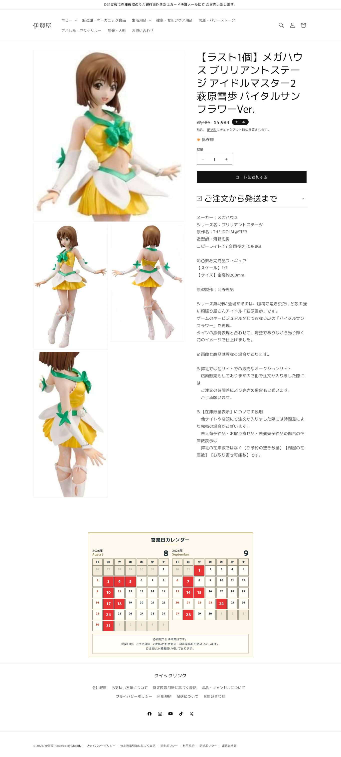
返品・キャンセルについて (223, 687)
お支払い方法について (130, 687)
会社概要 (99, 687)
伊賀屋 (49, 746)
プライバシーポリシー (134, 696)
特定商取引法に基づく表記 (174, 687)
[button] (68, 20)
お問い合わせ (214, 696)
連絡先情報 (229, 746)
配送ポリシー (208, 746)
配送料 (212, 129)
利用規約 (164, 696)
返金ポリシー (169, 746)
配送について (187, 696)
